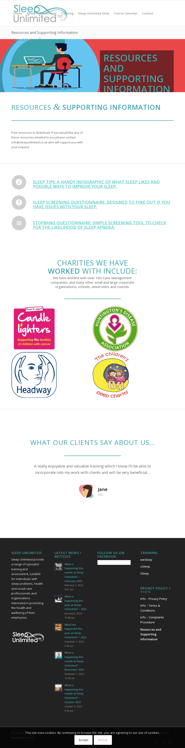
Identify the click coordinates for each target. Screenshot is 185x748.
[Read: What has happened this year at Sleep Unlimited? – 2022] (58, 627)
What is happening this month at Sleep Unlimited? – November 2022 (74, 661)
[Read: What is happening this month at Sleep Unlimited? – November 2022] (58, 655)
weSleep (146, 560)
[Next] (163, 469)
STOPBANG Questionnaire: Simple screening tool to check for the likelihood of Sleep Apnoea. (99, 225)
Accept (83, 740)
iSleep (144, 573)
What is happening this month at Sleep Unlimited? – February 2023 (74, 572)
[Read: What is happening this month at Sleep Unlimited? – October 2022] (58, 688)
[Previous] (21, 469)
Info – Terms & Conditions (150, 607)
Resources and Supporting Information (150, 634)
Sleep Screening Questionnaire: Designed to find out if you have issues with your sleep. (101, 204)
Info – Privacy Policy (153, 599)
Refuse (103, 740)
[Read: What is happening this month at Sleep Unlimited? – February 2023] (58, 567)
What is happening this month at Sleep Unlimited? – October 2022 (74, 693)
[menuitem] (17, 13)
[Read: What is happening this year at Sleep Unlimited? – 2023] (58, 599)
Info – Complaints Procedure (152, 619)
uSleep (145, 566)
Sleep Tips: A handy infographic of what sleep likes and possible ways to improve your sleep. (96, 184)
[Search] (40, 39)
